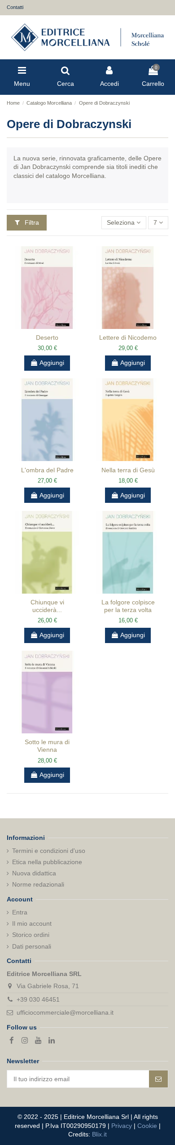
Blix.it (99, 1134)
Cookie (147, 1125)
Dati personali (31, 946)
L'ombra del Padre (47, 470)
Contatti (15, 7)
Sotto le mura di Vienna (47, 745)
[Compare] (41, 326)
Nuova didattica (34, 873)
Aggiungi (51, 362)
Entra (19, 912)
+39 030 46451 (38, 999)
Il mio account (32, 923)
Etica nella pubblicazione (47, 861)
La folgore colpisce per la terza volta (128, 606)
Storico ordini (30, 934)
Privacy (121, 1125)
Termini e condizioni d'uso (48, 850)
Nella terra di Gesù (128, 470)
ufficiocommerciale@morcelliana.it (65, 1012)
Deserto (47, 337)
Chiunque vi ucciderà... (47, 606)
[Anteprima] (53, 326)
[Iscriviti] (158, 1078)
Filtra (31, 222)
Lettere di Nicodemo (128, 337)
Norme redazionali (38, 884)
